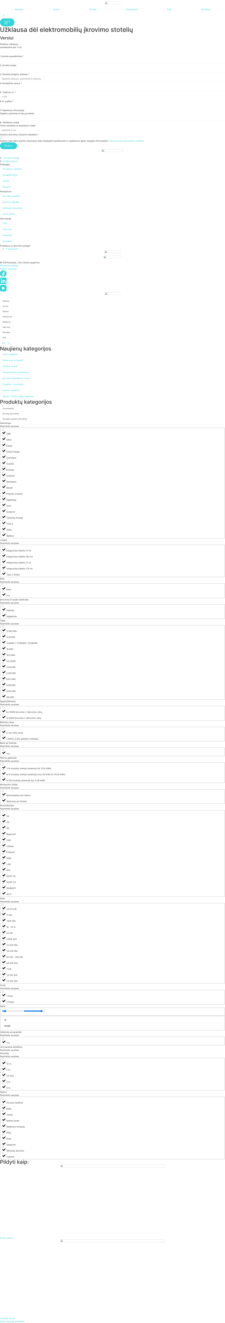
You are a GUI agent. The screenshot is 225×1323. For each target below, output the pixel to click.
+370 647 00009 (10, 158)
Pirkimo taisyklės (8, 268)
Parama (92, 9)
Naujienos (7, 235)
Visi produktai (8, 408)
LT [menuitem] (9, 343)
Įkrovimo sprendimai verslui (16, 378)
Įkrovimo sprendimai (11, 414)
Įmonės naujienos (11, 390)
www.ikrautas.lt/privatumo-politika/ (126, 141)
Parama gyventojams (13, 360)
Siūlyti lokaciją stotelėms (12, 1321)
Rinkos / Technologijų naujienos (18, 396)
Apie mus (7, 229)
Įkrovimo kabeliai (11, 202)
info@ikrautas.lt (10, 161)
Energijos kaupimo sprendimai (15, 419)
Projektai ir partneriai (13, 384)
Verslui (56, 9)
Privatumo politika (9, 265)
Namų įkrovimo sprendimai (16, 372)
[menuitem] (3, 15)
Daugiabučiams (10, 175)
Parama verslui (10, 366)
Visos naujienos (10, 354)
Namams (19, 9)
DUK (169, 9)
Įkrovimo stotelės (11, 196)
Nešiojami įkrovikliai (12, 208)
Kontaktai (205, 9)
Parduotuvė (131, 9)
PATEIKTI (8, 145)
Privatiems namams (12, 169)
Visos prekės (9, 214)
